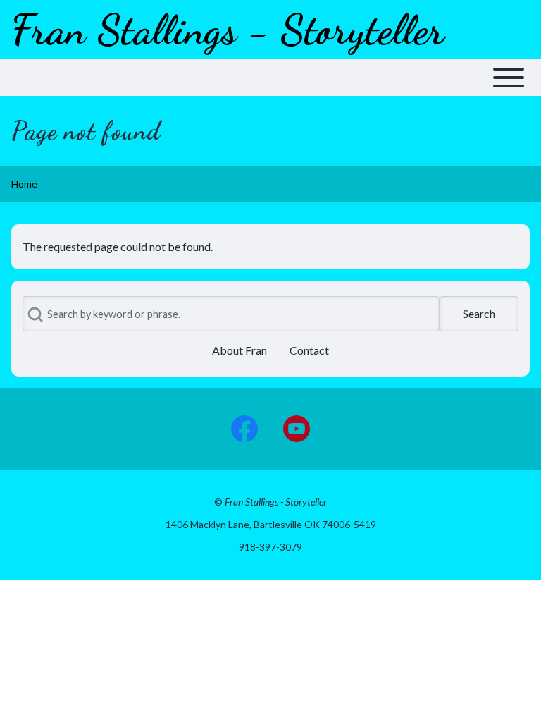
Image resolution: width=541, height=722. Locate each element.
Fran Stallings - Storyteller (227, 29)
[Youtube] (296, 429)
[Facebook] (244, 429)
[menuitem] (239, 350)
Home (24, 184)
